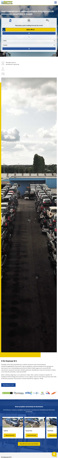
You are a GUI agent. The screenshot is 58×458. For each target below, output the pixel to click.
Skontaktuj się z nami (8, 385)
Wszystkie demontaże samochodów (29, 444)
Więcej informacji (9, 435)
